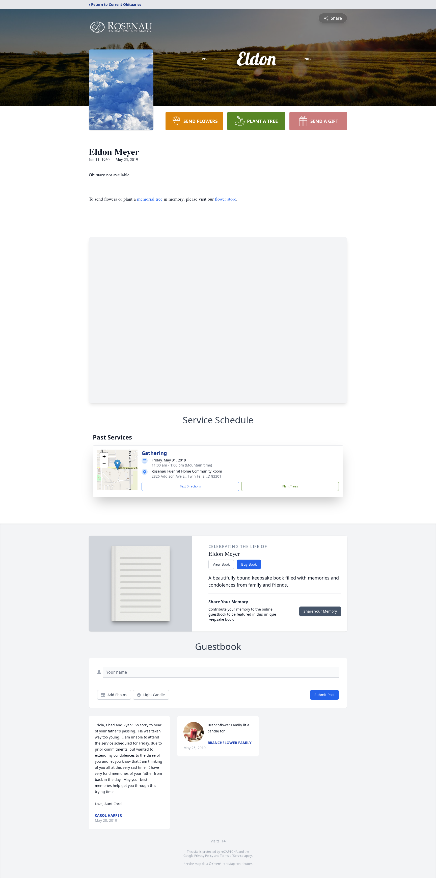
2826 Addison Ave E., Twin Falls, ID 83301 (186, 476)
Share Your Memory (320, 611)
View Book (221, 564)
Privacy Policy (203, 856)
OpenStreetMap (223, 864)
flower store (225, 199)
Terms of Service (231, 856)
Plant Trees (290, 486)
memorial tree (149, 199)
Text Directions (190, 486)
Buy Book (249, 564)
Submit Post (324, 694)
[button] (117, 464)
